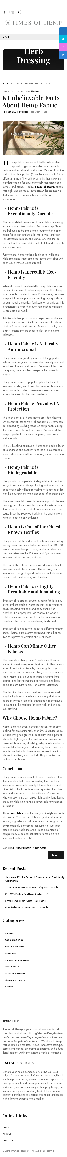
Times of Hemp (45, 187)
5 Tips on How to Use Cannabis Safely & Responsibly (31, 887)
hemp (11, 848)
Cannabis (10, 933)
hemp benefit (24, 848)
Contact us (8, 1140)
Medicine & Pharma (15, 980)
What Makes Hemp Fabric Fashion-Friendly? (27, 907)
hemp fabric (17, 813)
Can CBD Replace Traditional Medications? (26, 894)
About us (7, 1133)
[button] (6, 12)
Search (56, 855)
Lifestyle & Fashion (15, 973)
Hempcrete (10, 953)
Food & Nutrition (14, 940)
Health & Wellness (14, 946)
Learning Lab (12, 966)
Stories (9, 986)
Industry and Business (16, 111)
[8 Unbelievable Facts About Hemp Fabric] (33, 138)
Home (5, 83)
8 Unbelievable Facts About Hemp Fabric (25, 900)
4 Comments (32, 91)
